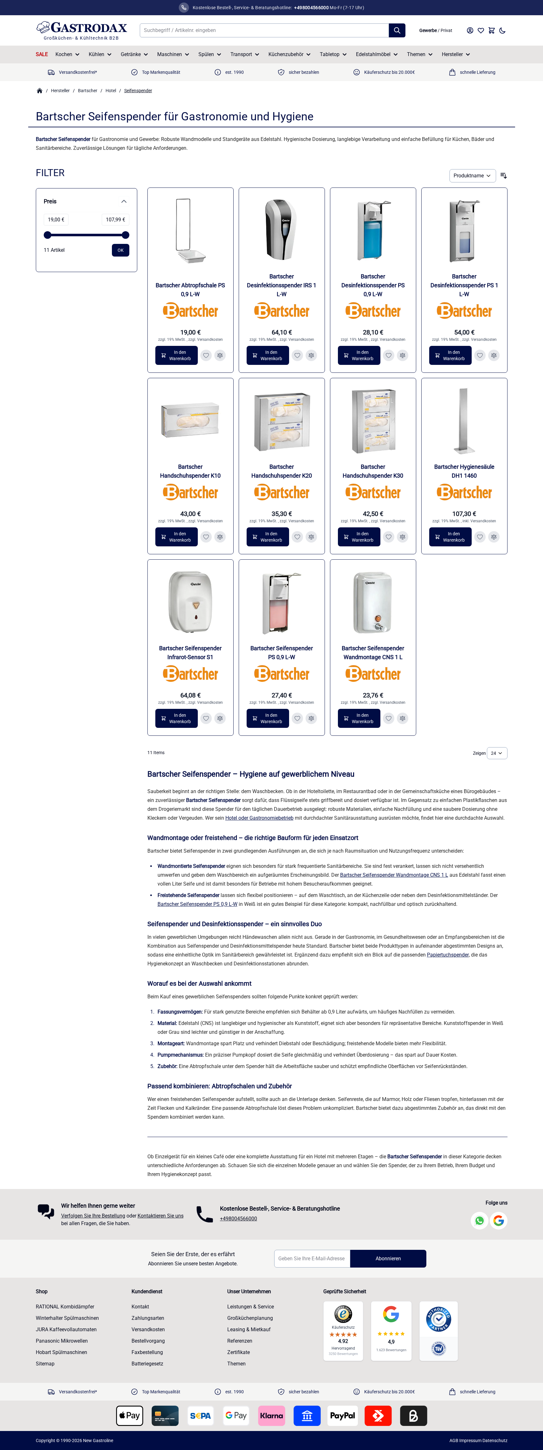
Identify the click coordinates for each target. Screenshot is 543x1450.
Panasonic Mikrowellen (62, 1341)
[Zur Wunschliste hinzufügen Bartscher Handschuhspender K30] (388, 537)
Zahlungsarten (148, 1318)
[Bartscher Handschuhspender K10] (190, 421)
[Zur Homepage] (39, 90)
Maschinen (169, 54)
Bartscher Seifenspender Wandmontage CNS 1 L (394, 875)
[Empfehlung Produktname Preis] (472, 175)
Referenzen (239, 1341)
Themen (416, 54)
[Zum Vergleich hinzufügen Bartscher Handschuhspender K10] (220, 537)
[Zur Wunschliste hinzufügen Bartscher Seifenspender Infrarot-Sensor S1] (206, 718)
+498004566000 (238, 1219)
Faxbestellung (147, 1352)
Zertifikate (238, 1352)
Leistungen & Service (250, 1307)
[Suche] (397, 30)
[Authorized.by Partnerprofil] (439, 1319)
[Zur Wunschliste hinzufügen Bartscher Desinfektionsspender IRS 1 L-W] (297, 355)
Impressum (470, 1440)
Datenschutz (494, 1440)
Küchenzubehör (285, 54)
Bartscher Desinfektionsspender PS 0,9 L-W (373, 285)
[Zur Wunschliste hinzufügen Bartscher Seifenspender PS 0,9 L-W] (297, 718)
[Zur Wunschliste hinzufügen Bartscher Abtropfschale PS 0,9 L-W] (206, 355)
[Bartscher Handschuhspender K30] (373, 421)
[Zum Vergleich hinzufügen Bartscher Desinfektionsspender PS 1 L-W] (494, 355)
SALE (42, 54)
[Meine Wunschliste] (481, 30)
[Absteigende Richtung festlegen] (503, 176)
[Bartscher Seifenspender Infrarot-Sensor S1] (190, 602)
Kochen (63, 54)
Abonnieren (388, 1259)
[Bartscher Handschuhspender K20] (282, 421)
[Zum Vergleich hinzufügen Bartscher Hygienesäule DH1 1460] (494, 537)
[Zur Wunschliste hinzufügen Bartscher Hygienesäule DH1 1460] (480, 537)
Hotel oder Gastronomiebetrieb (259, 818)
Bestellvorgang (148, 1341)
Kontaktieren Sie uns (161, 1216)
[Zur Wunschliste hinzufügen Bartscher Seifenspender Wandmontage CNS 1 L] (388, 718)
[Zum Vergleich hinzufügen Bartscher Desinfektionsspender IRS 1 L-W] (311, 355)
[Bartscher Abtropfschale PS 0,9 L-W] (190, 230)
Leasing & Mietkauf (249, 1329)
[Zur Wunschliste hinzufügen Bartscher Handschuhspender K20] (297, 537)
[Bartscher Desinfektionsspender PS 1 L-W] (464, 230)
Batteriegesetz (147, 1364)
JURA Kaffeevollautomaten (66, 1329)
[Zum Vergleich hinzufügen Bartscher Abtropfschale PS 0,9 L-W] (220, 355)
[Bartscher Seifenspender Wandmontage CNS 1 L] (373, 602)
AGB (453, 1440)
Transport (241, 54)
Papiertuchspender (448, 955)
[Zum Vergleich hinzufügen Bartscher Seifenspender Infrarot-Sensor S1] (220, 718)
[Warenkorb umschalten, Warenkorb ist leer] (492, 30)
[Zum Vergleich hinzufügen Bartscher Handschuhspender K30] (402, 537)
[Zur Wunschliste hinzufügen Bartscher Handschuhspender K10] (206, 537)
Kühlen (96, 54)
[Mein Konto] (470, 30)
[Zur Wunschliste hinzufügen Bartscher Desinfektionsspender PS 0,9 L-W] (388, 355)
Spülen (206, 54)
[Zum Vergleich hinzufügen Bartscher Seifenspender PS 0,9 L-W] (311, 718)
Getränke (131, 54)
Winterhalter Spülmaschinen (67, 1318)
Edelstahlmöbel (373, 54)
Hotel (111, 90)
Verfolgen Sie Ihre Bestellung (93, 1216)
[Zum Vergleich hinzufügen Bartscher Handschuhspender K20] (311, 537)
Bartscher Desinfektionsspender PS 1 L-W (464, 285)
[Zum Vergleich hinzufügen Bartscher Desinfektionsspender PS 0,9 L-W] (402, 355)
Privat (446, 30)
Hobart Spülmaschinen (61, 1352)
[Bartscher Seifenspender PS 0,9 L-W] (282, 602)
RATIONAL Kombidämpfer (65, 1307)
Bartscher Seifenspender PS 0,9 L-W (197, 904)
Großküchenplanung (250, 1318)
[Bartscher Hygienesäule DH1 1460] (464, 421)
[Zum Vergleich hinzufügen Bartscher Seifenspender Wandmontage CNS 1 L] (402, 718)
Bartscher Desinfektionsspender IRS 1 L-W (281, 285)
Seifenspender (138, 90)
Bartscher (87, 90)
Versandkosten (210, 339)
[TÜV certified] (439, 1348)
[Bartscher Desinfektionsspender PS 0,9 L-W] (373, 230)
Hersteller (452, 54)
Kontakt (140, 1307)
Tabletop (329, 54)
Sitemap (45, 1364)
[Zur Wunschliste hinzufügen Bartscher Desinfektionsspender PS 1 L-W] (480, 355)
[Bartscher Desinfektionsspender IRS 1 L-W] (282, 230)
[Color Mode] (502, 30)
